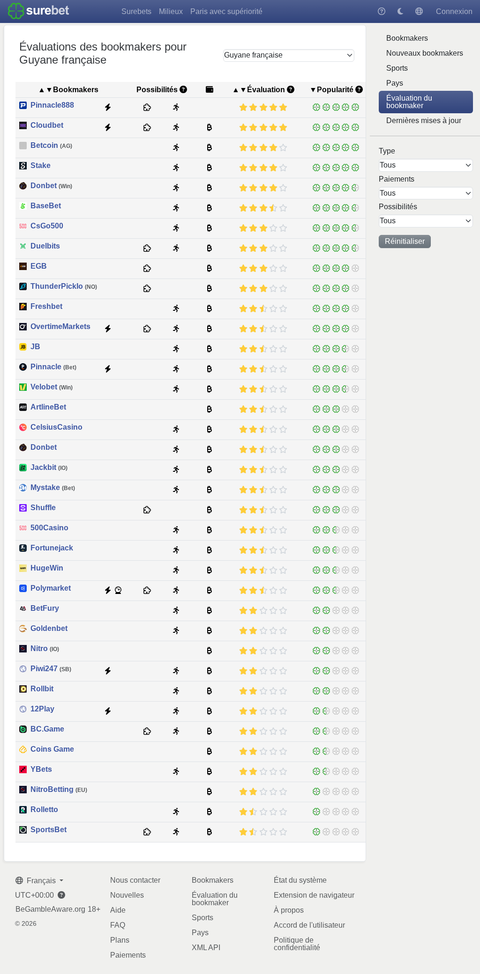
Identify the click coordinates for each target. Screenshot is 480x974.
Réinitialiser (405, 241)
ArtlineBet (48, 407)
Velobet (51, 387)
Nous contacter (135, 880)
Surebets (136, 11)
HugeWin (46, 568)
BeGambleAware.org (50, 909)
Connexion (454, 11)
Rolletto (44, 809)
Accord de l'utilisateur (309, 925)
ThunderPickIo (63, 286)
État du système (300, 880)
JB (35, 347)
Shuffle (43, 508)
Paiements (128, 955)
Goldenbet (49, 628)
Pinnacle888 (52, 105)
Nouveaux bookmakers (424, 53)
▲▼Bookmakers (68, 90)
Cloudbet (46, 125)
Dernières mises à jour (423, 120)
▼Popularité (331, 90)
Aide (118, 910)
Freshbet (46, 306)
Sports (397, 68)
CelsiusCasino (56, 427)
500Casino (49, 528)
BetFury (44, 608)
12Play (42, 709)
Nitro (44, 648)
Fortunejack (51, 548)
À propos (289, 910)
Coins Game (52, 749)
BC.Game (47, 729)
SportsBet (48, 830)
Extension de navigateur (314, 895)
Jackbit (49, 467)
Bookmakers (407, 38)
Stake (40, 165)
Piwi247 (50, 669)
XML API (206, 948)
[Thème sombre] (400, 11)
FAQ (117, 925)
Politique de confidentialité (297, 944)
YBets (41, 769)
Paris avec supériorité (226, 11)
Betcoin (51, 145)
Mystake (52, 487)
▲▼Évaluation (258, 90)
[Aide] (381, 11)
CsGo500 (46, 226)
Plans (119, 940)
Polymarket (50, 588)
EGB (38, 266)
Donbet (51, 186)
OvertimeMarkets (60, 326)
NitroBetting (58, 789)
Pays (394, 83)
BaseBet (45, 206)
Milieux (171, 11)
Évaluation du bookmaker (409, 102)
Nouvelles (127, 895)
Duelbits (45, 246)
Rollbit (41, 689)
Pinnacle (53, 367)
